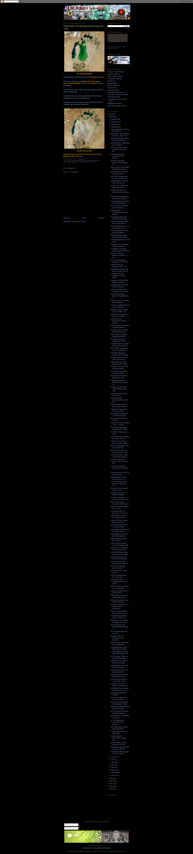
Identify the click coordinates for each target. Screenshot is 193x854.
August (113, 757)
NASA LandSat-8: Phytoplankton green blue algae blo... (119, 212)
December (114, 119)
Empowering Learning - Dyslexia (117, 106)
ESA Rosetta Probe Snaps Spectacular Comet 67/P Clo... (119, 483)
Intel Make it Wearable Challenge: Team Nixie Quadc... (118, 275)
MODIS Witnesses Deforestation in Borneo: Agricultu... (118, 321)
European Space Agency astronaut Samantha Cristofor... (118, 156)
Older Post (101, 218)
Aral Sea (72, 160)
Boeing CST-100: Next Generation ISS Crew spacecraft (118, 638)
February (114, 772)
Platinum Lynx (112, 81)
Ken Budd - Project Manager (116, 72)
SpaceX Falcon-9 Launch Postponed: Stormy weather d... (119, 627)
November (114, 122)
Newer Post (66, 218)
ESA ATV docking (113, 85)
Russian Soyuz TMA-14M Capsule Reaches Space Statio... (119, 389)
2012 (111, 781)
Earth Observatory (93, 160)
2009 (111, 789)
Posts (68, 824)
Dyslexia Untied (112, 83)
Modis (65, 161)
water (93, 161)
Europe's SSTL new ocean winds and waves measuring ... (120, 192)
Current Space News (114, 90)
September (114, 127)
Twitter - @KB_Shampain (115, 76)
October (113, 124)
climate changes (81, 160)
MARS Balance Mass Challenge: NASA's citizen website (119, 581)
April (112, 767)
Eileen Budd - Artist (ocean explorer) (118, 94)
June (112, 762)
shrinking (75, 161)
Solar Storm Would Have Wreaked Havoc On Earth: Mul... (119, 461)
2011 (111, 783)
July (112, 759)
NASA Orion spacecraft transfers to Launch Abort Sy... (119, 162)
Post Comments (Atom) (78, 221)
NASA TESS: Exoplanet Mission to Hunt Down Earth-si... (120, 296)
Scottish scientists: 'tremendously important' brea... (118, 738)
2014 (111, 117)
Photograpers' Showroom (115, 78)
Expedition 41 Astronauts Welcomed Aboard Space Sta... (119, 382)
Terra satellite (84, 161)
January (113, 775)
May (112, 765)
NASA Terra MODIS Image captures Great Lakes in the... (118, 149)
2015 (111, 114)
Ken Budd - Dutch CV (114, 74)
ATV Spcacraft (112, 88)
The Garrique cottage (114, 97)
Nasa (69, 161)
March (113, 770)
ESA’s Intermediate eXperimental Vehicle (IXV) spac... (119, 400)
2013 (111, 778)
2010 (111, 786)
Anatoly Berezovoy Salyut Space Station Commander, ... (119, 468)
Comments (70, 828)
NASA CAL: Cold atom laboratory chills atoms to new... (119, 255)
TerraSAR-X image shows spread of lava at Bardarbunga (118, 606)
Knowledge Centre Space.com (116, 92)
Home (84, 218)
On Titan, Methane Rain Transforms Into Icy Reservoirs (118, 722)
